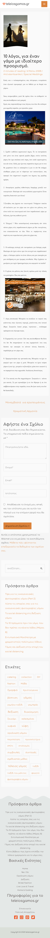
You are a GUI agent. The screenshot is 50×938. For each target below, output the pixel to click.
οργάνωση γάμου (17, 732)
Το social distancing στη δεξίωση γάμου (25, 826)
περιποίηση (13, 739)
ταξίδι (36, 766)
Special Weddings (33, 74)
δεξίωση (13, 711)
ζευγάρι (11, 718)
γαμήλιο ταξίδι (15, 704)
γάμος (27, 697)
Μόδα (24, 683)
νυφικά (12, 725)
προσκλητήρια (32, 739)
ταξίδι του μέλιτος (16, 773)
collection (26, 677)
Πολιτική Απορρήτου (25, 912)
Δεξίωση (25, 879)
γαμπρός (33, 704)
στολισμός (24, 745)
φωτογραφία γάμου (17, 779)
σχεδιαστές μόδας (17, 759)
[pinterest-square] (28, 917)
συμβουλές (13, 752)
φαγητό (35, 773)
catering (11, 677)
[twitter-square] (33, 917)
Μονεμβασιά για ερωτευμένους (25, 402)
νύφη (25, 725)
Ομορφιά (12, 690)
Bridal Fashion (25, 883)
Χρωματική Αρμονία (25, 410)
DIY (38, 677)
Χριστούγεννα (30, 690)
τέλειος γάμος (17, 766)
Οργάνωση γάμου (25, 875)
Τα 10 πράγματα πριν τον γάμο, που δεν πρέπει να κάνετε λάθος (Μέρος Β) (24, 627)
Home (25, 868)
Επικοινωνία (25, 908)
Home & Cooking (25, 890)
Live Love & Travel (25, 886)
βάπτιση (12, 697)
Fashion (11, 683)
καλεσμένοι (28, 718)
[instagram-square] (22, 917)
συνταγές (30, 752)
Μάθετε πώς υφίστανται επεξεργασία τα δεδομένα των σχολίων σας (22, 546)
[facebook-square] (16, 917)
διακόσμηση (31, 711)
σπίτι (10, 745)
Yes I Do (25, 872)
